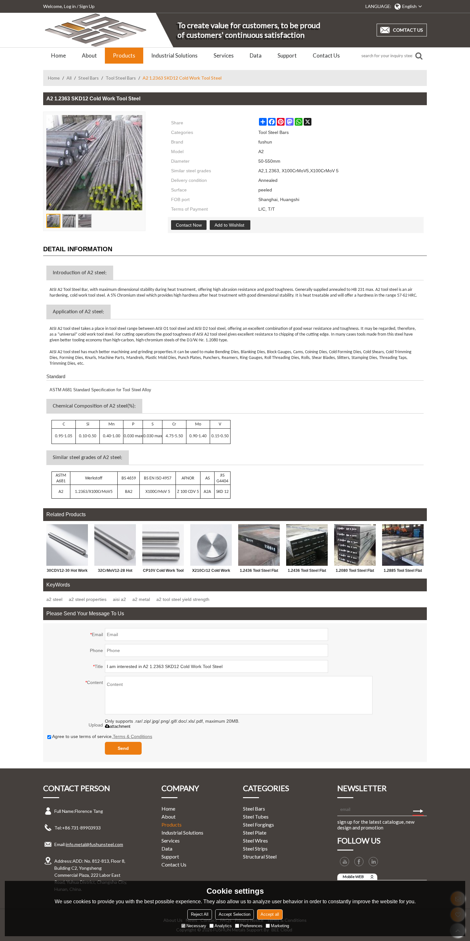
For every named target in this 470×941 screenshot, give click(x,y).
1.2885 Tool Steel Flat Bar (403, 571)
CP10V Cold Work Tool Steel (163, 571)
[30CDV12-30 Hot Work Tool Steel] (67, 545)
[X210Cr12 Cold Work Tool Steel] (211, 545)
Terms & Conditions (132, 736)
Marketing (280, 925)
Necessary (196, 925)
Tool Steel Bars (121, 78)
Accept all (270, 914)
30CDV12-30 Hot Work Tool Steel (67, 571)
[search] (418, 55)
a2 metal (141, 599)
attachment (120, 726)
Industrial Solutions (174, 55)
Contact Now (189, 225)
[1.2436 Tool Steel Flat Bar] (259, 545)
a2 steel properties (87, 599)
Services (224, 55)
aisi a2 (119, 599)
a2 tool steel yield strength (182, 599)
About (89, 55)
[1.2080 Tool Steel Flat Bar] (355, 545)
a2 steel (54, 599)
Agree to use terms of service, (102, 736)
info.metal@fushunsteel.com (94, 844)
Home (58, 55)
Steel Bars (88, 78)
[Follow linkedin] (373, 861)
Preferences (251, 925)
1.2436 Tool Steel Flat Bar (259, 571)
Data (256, 55)
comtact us (408, 30)
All (69, 78)
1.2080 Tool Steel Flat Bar (355, 571)
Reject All (199, 914)
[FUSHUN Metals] (96, 30)
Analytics (223, 925)
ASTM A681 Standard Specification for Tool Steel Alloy (100, 389)
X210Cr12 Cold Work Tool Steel (211, 571)
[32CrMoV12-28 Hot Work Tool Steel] (115, 545)
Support (287, 55)
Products (124, 55)
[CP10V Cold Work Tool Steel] (163, 545)
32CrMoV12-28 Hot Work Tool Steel (115, 571)
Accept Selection (234, 914)
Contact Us (326, 55)
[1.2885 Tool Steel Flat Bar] (403, 545)
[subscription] (418, 809)
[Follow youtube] (344, 861)
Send (123, 748)
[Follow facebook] (359, 861)
